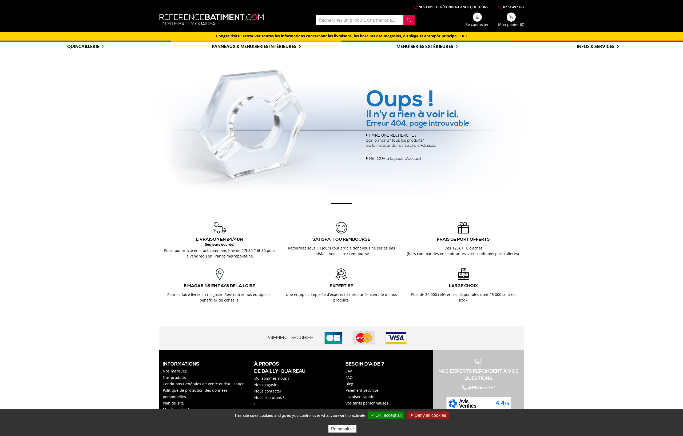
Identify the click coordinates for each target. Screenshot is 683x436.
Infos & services (595, 46)
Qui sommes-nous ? (271, 378)
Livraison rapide (360, 396)
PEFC (258, 403)
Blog (349, 383)
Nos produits (174, 377)
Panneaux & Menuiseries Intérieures (254, 46)
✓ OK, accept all (386, 415)
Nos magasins (266, 384)
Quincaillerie (83, 46)
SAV (349, 371)
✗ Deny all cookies (428, 415)
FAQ (349, 377)
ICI (464, 36)
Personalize (342, 429)
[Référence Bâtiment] (211, 19)
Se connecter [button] (477, 24)
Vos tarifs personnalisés (367, 403)
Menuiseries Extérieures (424, 46)
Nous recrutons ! (269, 397)
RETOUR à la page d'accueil (395, 158)
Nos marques (175, 371)
